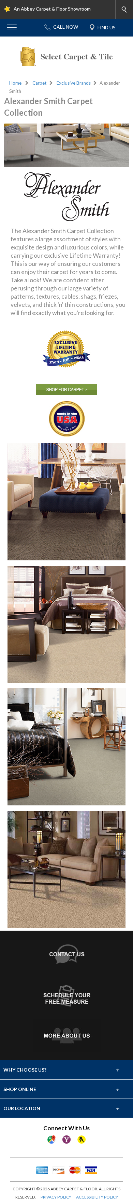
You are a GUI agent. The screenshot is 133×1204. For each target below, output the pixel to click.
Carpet (39, 83)
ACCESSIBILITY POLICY (97, 1197)
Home (15, 83)
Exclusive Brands (74, 83)
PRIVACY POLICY (56, 1197)
